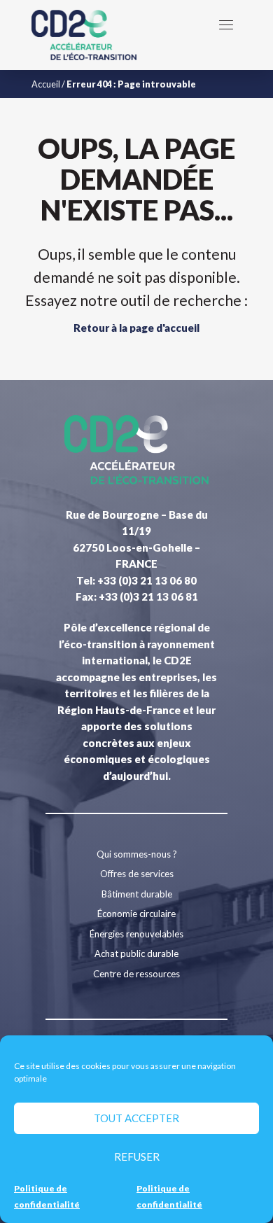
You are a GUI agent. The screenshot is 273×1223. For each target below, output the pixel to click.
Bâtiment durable (137, 894)
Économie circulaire (136, 913)
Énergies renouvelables (136, 933)
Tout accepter (136, 1118)
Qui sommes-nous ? (137, 854)
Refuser (137, 1156)
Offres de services (137, 873)
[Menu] (226, 24)
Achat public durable (136, 953)
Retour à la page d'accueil (137, 327)
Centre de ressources (136, 973)
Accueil (45, 84)
